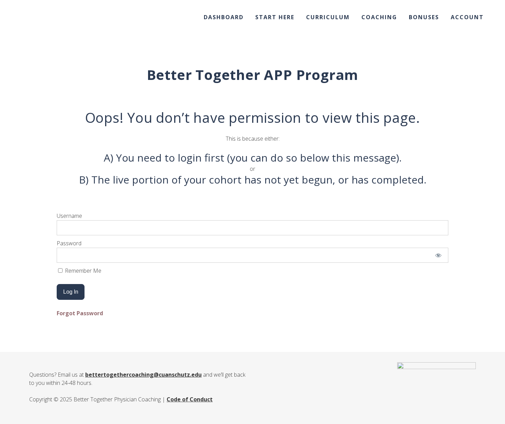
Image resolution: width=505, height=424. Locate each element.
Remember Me (82, 270)
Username (69, 216)
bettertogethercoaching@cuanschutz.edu (143, 374)
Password (69, 243)
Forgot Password (80, 313)
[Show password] (438, 255)
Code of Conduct (190, 399)
